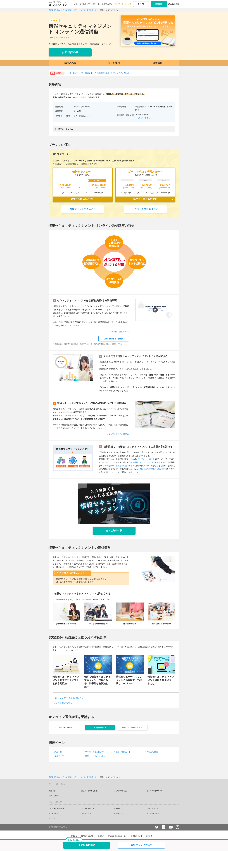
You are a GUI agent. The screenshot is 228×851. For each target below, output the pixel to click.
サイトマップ (86, 813)
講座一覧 (96, 4)
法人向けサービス (153, 813)
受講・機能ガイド (123, 752)
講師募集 (149, 836)
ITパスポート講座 (145, 459)
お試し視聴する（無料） (113, 338)
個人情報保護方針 (87, 836)
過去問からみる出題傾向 (118, 434)
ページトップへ (222, 845)
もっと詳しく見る (142, 118)
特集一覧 (117, 808)
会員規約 (101, 836)
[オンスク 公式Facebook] (163, 827)
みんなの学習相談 (120, 791)
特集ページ (59, 756)
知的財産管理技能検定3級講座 (152, 469)
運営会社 (74, 836)
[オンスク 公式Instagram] (177, 827)
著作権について (136, 836)
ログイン (141, 4)
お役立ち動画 (152, 752)
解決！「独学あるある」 (95, 756)
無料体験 (159, 4)
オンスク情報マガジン (63, 703)
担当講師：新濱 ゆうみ (59, 37)
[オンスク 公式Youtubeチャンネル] (171, 827)
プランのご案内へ (65, 727)
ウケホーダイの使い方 (81, 4)
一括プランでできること (145, 209)
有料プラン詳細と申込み (132, 727)
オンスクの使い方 (87, 808)
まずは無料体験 (70, 52)
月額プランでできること (83, 209)
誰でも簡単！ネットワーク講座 (142, 462)
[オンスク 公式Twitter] (157, 827)
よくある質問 (53, 813)
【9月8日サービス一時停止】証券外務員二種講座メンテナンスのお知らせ (99, 73)
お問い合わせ (119, 813)
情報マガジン (107, 4)
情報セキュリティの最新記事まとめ (69, 698)
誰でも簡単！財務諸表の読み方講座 (119, 466)
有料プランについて (123, 4)
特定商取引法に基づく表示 (117, 836)
